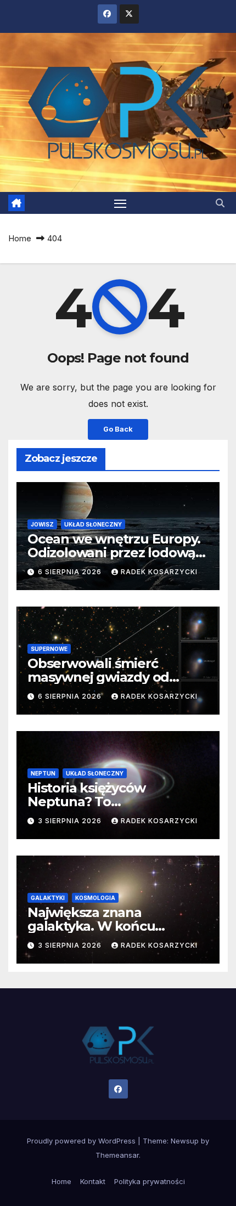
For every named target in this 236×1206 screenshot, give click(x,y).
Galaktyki (48, 897)
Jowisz (42, 524)
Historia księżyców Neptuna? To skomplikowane (86, 801)
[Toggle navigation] (120, 203)
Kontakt (92, 1181)
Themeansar (117, 1155)
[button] (220, 202)
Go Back (118, 429)
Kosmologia (95, 897)
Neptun (43, 773)
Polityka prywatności (149, 1181)
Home (19, 238)
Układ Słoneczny (93, 524)
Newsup (185, 1140)
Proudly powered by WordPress (82, 1140)
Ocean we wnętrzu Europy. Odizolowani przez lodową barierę (113, 552)
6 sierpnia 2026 (71, 572)
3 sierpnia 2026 (71, 821)
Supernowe (49, 649)
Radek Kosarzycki (159, 572)
